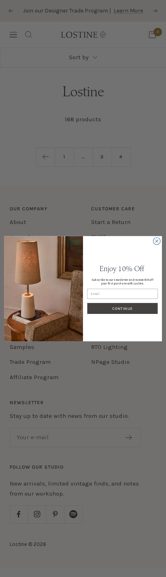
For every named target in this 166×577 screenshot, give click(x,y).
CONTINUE (122, 308)
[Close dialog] (156, 241)
